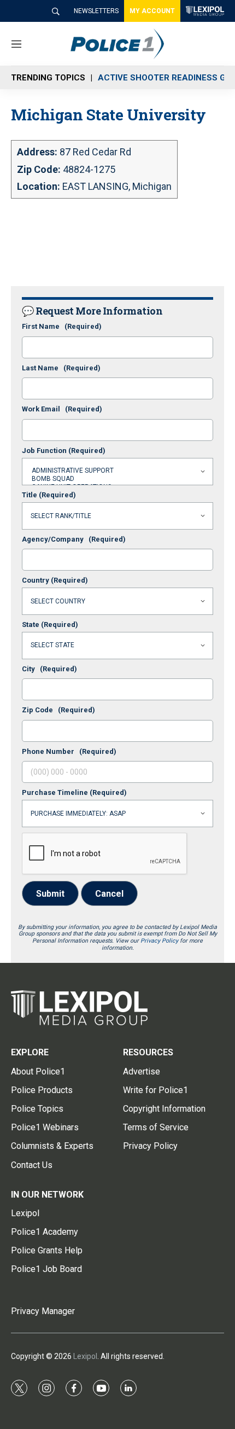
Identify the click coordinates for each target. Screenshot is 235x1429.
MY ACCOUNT (152, 11)
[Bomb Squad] (117, 479)
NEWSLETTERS (96, 11)
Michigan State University (108, 114)
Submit (50, 893)
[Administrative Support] (117, 471)
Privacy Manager (43, 1311)
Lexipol (85, 1356)
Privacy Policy (159, 940)
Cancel (109, 893)
